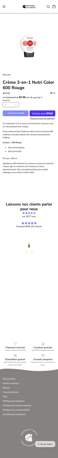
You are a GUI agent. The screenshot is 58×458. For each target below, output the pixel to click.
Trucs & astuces (10, 392)
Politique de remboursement (17, 405)
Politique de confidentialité (16, 410)
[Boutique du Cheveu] (29, 6)
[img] (52, 93)
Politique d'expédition (14, 401)
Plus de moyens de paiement (42, 118)
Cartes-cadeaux (11, 383)
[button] (48, 6)
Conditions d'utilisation (14, 414)
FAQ (5, 396)
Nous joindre (9, 379)
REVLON (7, 75)
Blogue (6, 387)
